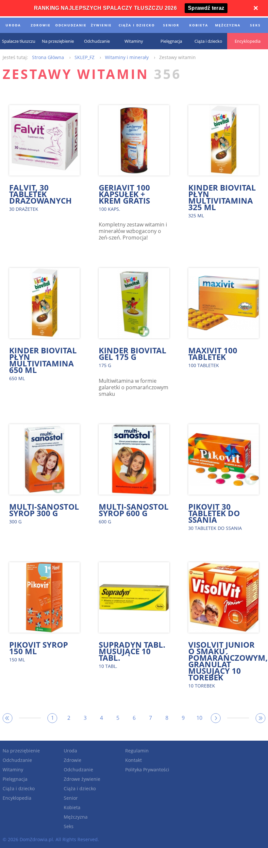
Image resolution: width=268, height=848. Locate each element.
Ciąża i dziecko (19, 788)
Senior (71, 798)
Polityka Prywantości (147, 769)
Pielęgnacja (15, 779)
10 (199, 717)
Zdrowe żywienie (82, 779)
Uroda (70, 751)
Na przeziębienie (21, 751)
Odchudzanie (17, 760)
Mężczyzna (76, 817)
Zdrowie (72, 760)
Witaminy (13, 769)
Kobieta (72, 807)
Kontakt (133, 760)
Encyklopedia (17, 798)
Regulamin (137, 751)
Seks (69, 826)
